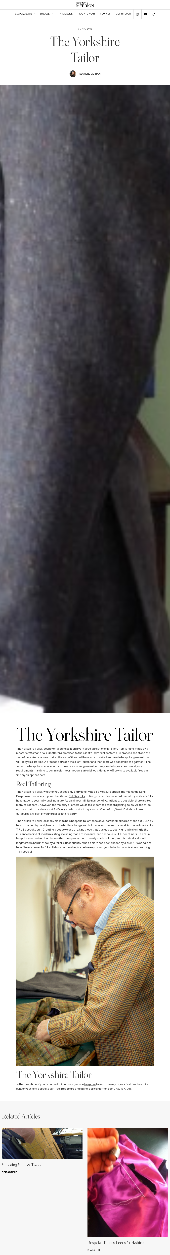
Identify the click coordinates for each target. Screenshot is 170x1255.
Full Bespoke (77, 796)
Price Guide (66, 14)
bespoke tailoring (54, 748)
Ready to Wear (86, 14)
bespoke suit (46, 1088)
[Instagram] (137, 14)
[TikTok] (153, 14)
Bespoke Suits (23, 14)
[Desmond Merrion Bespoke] (85, 4)
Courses (105, 14)
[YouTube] (145, 14)
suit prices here (35, 775)
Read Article (9, 1172)
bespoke (90, 1084)
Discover (45, 14)
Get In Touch (123, 14)
